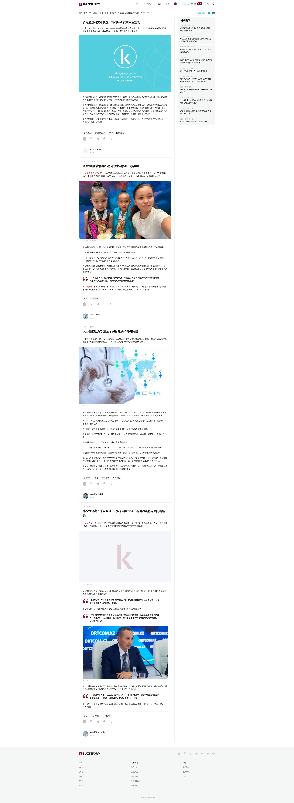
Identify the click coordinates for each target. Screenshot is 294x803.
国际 (81, 791)
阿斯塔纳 (120, 133)
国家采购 (134, 791)
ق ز (204, 4)
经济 (111, 133)
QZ (188, 4)
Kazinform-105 (147, 13)
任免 (101, 13)
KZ (184, 4)
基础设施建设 (100, 133)
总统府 (95, 13)
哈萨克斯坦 (95, 722)
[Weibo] (196, 759)
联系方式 (186, 777)
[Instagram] (84, 139)
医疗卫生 (87, 478)
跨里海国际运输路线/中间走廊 (129, 13)
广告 (184, 782)
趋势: (81, 13)
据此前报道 (87, 286)
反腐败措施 (135, 787)
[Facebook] (104, 139)
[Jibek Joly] (201, 13)
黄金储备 (87, 133)
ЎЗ (208, 4)
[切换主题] (176, 4)
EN (195, 4)
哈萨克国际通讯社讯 (93, 173)
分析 (167, 4)
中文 (199, 4)
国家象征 (134, 782)
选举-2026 (88, 13)
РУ (192, 4)
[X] (111, 139)
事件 (106, 13)
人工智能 (116, 478)
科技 (96, 478)
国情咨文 (113, 13)
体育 (85, 298)
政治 (81, 777)
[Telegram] (97, 139)
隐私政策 (134, 777)
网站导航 (186, 773)
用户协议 (134, 773)
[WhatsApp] (91, 139)
